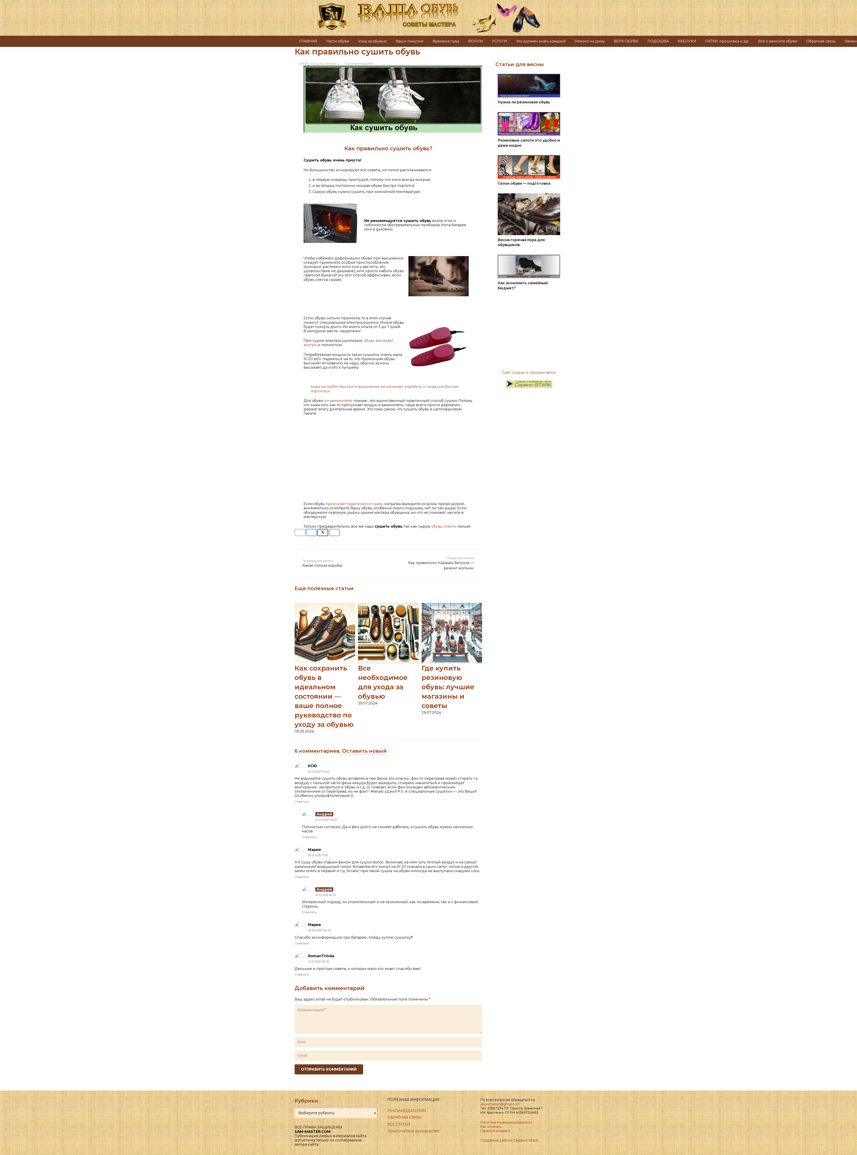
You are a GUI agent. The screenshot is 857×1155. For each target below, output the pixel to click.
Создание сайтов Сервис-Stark (509, 1140)
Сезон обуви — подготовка (524, 183)
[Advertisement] (388, 461)
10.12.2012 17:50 (318, 855)
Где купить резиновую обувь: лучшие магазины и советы (448, 687)
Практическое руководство (413, 1131)
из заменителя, (338, 401)
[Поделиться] (311, 532)
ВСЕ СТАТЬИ (398, 1124)
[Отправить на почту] (300, 532)
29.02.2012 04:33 (319, 930)
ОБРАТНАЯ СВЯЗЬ (404, 1117)
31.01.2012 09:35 (318, 961)
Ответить (302, 801)
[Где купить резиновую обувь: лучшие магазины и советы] (452, 605)
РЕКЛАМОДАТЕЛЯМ (406, 1111)
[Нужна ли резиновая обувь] (529, 76)
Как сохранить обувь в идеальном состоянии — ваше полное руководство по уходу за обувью (324, 696)
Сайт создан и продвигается (529, 372)
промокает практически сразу (354, 504)
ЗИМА (303, 64)
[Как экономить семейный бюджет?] (529, 257)
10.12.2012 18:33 (325, 895)
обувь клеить (443, 526)
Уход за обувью (323, 64)
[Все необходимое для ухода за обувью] (388, 605)
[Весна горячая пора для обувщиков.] (529, 195)
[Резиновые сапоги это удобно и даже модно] (529, 114)
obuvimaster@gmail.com (500, 1104)
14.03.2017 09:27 (326, 819)
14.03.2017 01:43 (319, 771)
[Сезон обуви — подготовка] (529, 157)
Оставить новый (364, 751)
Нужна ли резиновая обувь (524, 102)
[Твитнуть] (322, 532)
